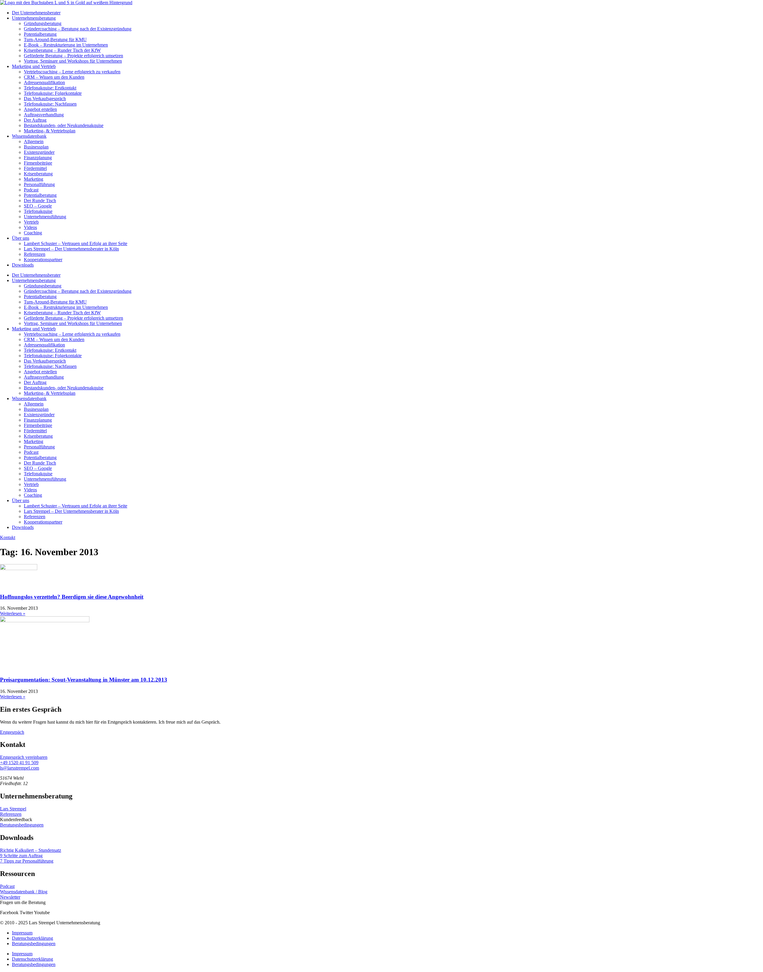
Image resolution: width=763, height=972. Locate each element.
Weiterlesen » (12, 613)
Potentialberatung (40, 34)
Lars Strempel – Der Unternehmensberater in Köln (71, 248)
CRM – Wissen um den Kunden (54, 77)
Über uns (20, 238)
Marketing (33, 179)
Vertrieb (31, 222)
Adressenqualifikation (44, 82)
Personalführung (39, 184)
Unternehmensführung (45, 216)
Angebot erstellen (40, 109)
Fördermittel (35, 168)
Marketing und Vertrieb (34, 66)
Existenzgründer (39, 152)
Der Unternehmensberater (36, 12)
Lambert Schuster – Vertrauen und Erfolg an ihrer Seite (75, 243)
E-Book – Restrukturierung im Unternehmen (66, 44)
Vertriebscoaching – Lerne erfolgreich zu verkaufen (72, 71)
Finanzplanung (38, 157)
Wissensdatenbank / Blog (23, 891)
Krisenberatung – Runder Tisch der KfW (62, 50)
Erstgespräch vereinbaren (23, 757)
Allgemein (34, 141)
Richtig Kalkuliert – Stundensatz (30, 850)
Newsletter (10, 897)
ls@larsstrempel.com (19, 767)
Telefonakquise (38, 211)
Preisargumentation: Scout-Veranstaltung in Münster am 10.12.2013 (83, 680)
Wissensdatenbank (29, 136)
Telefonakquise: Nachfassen (50, 103)
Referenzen (34, 254)
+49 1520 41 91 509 (19, 762)
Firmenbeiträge (38, 162)
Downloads (23, 264)
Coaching (33, 232)
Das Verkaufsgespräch (45, 98)
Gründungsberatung (42, 23)
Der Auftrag (35, 120)
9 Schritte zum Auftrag (21, 855)
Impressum (22, 932)
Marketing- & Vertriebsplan (49, 130)
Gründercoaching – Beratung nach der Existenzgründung (77, 28)
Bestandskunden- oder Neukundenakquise (63, 125)
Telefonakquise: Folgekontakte (53, 93)
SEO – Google (38, 205)
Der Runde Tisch (40, 200)
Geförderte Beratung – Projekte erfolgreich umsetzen (73, 55)
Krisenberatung (38, 173)
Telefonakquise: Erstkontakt (50, 87)
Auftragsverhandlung (44, 114)
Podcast (31, 189)
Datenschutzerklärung (32, 938)
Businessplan (36, 146)
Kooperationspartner (43, 259)
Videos (30, 227)
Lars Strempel (13, 808)
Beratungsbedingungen (22, 824)
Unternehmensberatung (34, 18)
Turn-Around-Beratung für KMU (55, 39)
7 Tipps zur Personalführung (26, 860)
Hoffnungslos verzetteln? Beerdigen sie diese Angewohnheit (71, 597)
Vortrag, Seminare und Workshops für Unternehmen (73, 61)
